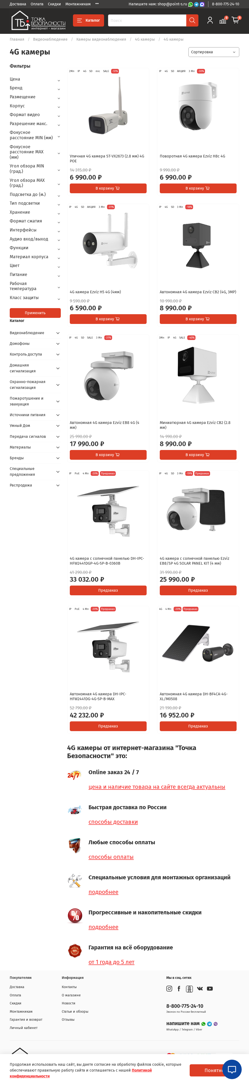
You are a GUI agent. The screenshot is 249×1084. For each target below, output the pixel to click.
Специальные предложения (22, 471)
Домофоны (20, 343)
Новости (68, 1003)
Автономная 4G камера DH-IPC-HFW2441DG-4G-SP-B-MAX (98, 696)
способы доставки (113, 821)
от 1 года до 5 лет (111, 962)
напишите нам (183, 1023)
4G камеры (145, 39)
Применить (35, 313)
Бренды (17, 458)
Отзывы (68, 1020)
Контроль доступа (26, 354)
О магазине (71, 995)
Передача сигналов (28, 436)
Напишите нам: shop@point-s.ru (158, 4)
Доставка (18, 4)
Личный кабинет (23, 1028)
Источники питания (27, 415)
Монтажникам (78, 4)
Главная (17, 39)
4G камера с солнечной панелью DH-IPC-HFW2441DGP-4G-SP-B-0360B (107, 561)
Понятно (214, 1070)
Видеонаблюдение (50, 39)
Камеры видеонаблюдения (101, 39)
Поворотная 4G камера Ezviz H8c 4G (192, 156)
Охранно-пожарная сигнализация (27, 384)
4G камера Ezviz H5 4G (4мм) (95, 292)
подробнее (103, 892)
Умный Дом (20, 425)
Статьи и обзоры (75, 1012)
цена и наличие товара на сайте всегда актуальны (157, 786)
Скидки (54, 4)
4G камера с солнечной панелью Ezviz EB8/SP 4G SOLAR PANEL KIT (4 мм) (194, 561)
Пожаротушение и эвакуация (27, 401)
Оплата (37, 4)
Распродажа (21, 485)
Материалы (20, 447)
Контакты (69, 987)
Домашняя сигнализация (23, 368)
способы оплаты (111, 857)
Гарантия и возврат (26, 1020)
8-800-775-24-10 (225, 4)
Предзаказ (108, 590)
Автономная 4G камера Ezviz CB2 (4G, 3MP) (198, 292)
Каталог (93, 20)
